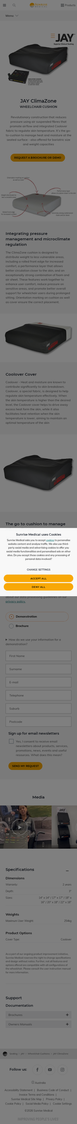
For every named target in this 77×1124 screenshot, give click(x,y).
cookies (50, 539)
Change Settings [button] (38, 569)
